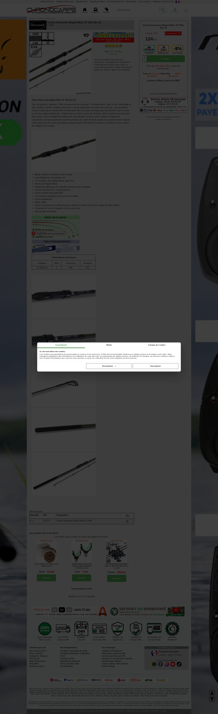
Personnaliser (107, 366)
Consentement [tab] (61, 345)
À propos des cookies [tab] (157, 345)
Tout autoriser (155, 366)
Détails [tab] (109, 345)
